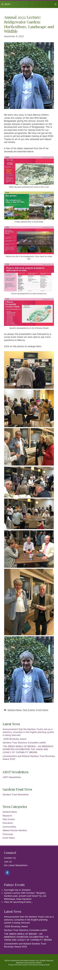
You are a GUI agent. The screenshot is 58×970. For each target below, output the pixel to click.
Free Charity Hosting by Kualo (39, 965)
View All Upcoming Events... (18, 902)
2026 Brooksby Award (15, 739)
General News (15, 710)
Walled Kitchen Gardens (15, 830)
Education (8, 823)
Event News (42, 710)
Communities (9, 826)
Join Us (8, 861)
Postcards (8, 834)
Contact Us (10, 857)
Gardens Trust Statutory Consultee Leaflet (24, 742)
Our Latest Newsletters (16, 865)
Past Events (29, 710)
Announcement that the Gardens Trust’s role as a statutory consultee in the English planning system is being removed (28, 732)
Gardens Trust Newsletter (16, 794)
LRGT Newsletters (12, 777)
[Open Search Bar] (55, 4)
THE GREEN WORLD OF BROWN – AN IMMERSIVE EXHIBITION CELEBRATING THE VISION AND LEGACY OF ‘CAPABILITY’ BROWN (28, 749)
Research (7, 815)
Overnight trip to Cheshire (17, 890)
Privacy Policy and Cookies (17, 965)
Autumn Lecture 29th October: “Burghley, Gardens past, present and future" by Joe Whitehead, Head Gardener (25, 896)
